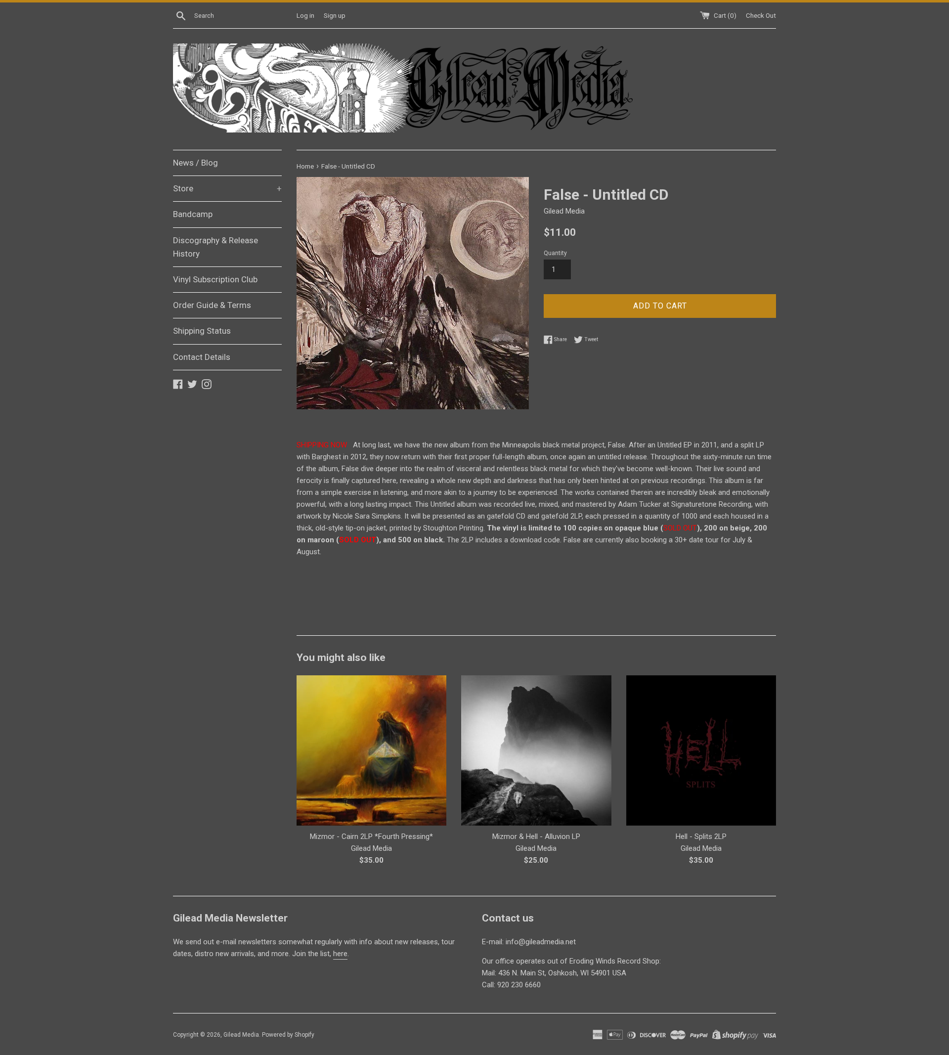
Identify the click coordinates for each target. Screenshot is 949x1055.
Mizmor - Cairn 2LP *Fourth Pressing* (371, 836)
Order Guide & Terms (212, 305)
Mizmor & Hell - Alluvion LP (536, 836)
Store (227, 188)
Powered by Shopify (288, 1034)
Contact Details (201, 357)
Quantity (555, 253)
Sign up (334, 15)
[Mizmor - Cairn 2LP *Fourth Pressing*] (371, 750)
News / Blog (195, 163)
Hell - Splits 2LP (701, 836)
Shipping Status (202, 331)
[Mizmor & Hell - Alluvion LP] (536, 750)
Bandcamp (193, 214)
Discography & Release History (215, 247)
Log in (305, 15)
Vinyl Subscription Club (215, 279)
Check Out (761, 15)
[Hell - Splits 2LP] (701, 750)
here (340, 953)
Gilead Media (241, 1034)
